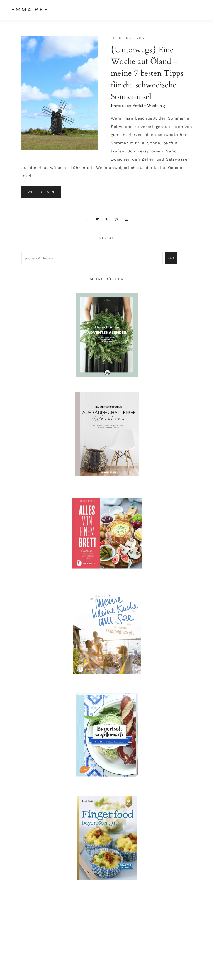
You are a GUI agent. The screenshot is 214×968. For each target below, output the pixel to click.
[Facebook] (87, 219)
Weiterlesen (41, 192)
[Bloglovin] (97, 219)
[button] (197, 10)
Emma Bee (29, 10)
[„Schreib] (126, 219)
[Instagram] (117, 219)
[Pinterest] (107, 219)
